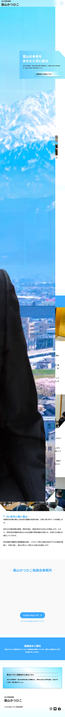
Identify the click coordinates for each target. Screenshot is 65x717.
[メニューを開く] (61, 3)
